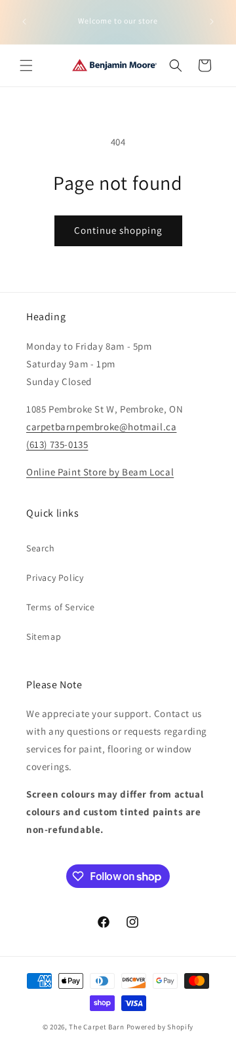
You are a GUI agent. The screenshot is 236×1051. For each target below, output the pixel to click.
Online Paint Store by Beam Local (100, 472)
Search (40, 548)
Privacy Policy (54, 577)
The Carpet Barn (97, 1026)
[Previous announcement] (24, 21)
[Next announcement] (211, 21)
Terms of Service (60, 607)
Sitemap (43, 636)
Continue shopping (118, 230)
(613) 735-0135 (57, 444)
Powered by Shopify (160, 1026)
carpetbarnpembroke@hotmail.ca (101, 426)
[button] (26, 65)
